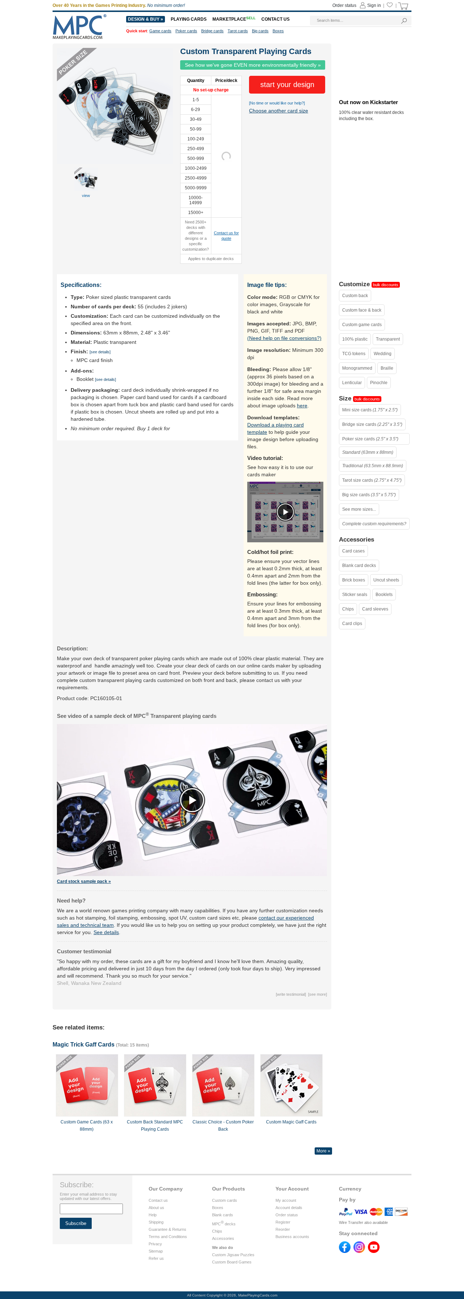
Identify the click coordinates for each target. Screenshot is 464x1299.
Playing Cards (189, 19)
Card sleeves (375, 609)
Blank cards (222, 1215)
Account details (289, 1207)
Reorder (283, 1229)
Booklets (384, 594)
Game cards (160, 31)
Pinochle (379, 382)
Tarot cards (238, 31)
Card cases (353, 551)
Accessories (223, 1238)
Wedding (383, 353)
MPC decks (224, 1224)
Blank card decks (359, 565)
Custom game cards (362, 324)
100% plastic (355, 339)
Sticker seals (354, 594)
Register (283, 1222)
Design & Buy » (145, 19)
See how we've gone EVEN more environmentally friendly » (253, 65)
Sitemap (156, 1251)
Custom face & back (361, 310)
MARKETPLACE (234, 19)
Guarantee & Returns (167, 1229)
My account (286, 1200)
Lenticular (352, 382)
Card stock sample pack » (84, 881)
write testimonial (291, 994)
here (302, 405)
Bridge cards (212, 31)
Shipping (156, 1222)
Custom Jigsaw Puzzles (233, 1255)
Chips (348, 609)
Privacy (155, 1244)
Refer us (156, 1258)
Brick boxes (353, 580)
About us (156, 1207)
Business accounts (292, 1236)
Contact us (158, 1200)
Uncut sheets (386, 580)
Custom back (355, 295)
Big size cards (369, 494)
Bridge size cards (372, 424)
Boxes (217, 1207)
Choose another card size (278, 111)
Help (153, 1215)
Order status (287, 1215)
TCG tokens (353, 353)
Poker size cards (370, 438)
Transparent (388, 339)
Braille (387, 368)
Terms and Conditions (168, 1236)
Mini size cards (370, 409)
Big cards (260, 31)
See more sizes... (359, 509)
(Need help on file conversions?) (284, 338)
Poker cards (186, 31)
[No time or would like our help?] (277, 103)
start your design (287, 85)
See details (106, 932)
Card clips (352, 623)
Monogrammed (357, 368)
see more (317, 994)
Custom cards (224, 1200)
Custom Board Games (232, 1262)
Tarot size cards (372, 480)
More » (323, 1151)
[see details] (100, 352)
